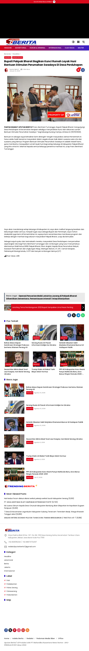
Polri (8, 580)
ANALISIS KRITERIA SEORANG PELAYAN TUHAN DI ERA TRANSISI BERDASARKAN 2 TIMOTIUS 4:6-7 (40, 518)
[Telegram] (78, 315)
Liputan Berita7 (14, 69)
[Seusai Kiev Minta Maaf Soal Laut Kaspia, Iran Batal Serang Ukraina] (17, 359)
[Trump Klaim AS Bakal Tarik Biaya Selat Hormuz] (44, 359)
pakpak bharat (17, 57)
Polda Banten (12, 595)
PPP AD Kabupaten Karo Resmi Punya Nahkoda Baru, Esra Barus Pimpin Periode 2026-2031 (72, 371)
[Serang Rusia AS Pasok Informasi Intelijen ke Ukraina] (44, 332)
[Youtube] (23, 630)
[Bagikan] (83, 70)
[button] (73, 41)
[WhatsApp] (83, 315)
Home (6, 638)
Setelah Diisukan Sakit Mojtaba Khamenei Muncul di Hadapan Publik (71, 345)
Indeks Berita (17, 638)
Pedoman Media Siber (46, 638)
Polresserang (12, 591)
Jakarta (7, 567)
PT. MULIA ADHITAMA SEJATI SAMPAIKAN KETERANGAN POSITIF (27, 502)
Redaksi (30, 638)
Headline (8, 57)
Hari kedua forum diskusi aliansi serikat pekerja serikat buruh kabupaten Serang (36, 498)
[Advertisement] (44, 31)
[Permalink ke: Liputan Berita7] (7, 70)
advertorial (8, 560)
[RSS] (27, 630)
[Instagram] (19, 630)
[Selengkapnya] (44, 530)
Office (60, 638)
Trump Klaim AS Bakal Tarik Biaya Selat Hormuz (43, 370)
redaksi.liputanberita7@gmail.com (22, 546)
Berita (6, 564)
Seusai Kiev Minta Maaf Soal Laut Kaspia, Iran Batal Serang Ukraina (17, 371)
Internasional (9, 571)
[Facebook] (69, 315)
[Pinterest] (14, 630)
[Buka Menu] (78, 41)
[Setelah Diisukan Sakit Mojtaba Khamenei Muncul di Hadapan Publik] (72, 332)
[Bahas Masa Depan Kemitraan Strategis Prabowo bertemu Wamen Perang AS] (17, 332)
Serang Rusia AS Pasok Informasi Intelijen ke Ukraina (44, 344)
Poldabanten (12, 584)
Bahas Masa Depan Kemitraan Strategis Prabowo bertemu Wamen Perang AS (16, 345)
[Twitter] (74, 315)
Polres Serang (12, 587)
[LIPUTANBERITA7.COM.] (20, 42)
